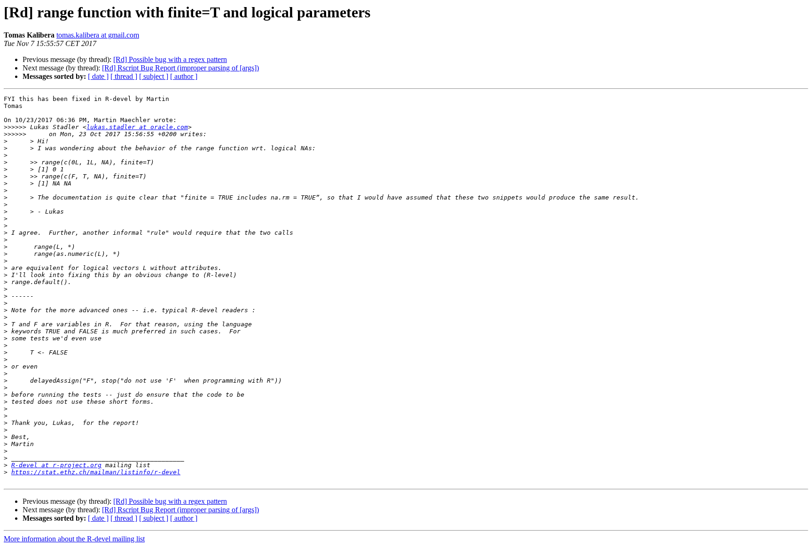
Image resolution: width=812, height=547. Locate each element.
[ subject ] (153, 76)
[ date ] (98, 76)
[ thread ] (123, 76)
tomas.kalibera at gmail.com (97, 35)
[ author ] (183, 76)
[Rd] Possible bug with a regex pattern (170, 59)
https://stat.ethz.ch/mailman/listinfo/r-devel (95, 472)
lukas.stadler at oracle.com (137, 127)
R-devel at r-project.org (56, 465)
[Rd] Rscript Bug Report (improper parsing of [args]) (180, 68)
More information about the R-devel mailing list (74, 539)
